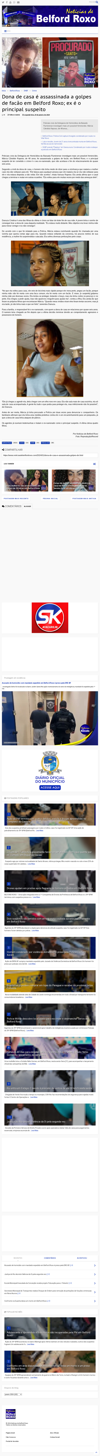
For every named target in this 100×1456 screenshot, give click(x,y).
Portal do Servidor (12, 1441)
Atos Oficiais (54, 1433)
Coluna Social (55, 1437)
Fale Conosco (11, 1437)
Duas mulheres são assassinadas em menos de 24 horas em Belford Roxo (23, 487)
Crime (34, 91)
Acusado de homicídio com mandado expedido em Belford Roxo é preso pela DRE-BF (36, 683)
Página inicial (50, 498)
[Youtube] (10, 2)
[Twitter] (3, 2)
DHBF (26, 91)
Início (4, 91)
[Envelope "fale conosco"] (18, 2)
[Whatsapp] (14, 2)
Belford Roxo (15, 91)
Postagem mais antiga (84, 498)
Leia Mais (39, 831)
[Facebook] (6, 2)
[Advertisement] (20, 134)
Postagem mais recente (16, 498)
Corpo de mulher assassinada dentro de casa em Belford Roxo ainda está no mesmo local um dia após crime (72, 485)
